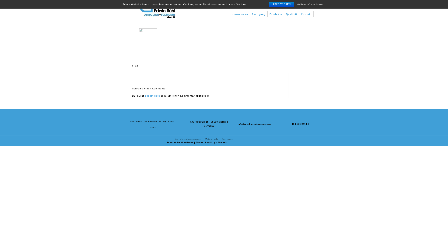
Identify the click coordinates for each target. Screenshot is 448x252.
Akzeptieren (282, 4)
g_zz (135, 65)
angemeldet (152, 95)
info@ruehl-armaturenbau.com (254, 124)
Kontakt (306, 14)
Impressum (227, 139)
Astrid (208, 142)
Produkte (276, 14)
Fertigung (259, 14)
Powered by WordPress (180, 142)
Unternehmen (239, 14)
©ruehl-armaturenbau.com (188, 139)
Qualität (291, 14)
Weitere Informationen (310, 4)
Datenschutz (211, 139)
